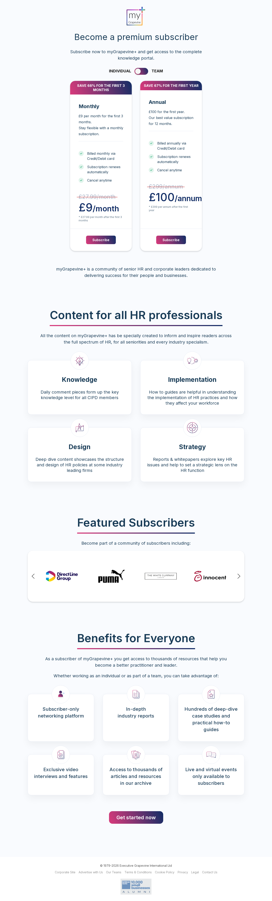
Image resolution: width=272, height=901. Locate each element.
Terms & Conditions (138, 872)
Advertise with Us (91, 872)
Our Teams (113, 872)
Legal (195, 872)
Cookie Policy (164, 872)
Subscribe (100, 240)
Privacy (183, 872)
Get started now (136, 817)
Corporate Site (65, 872)
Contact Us (209, 872)
